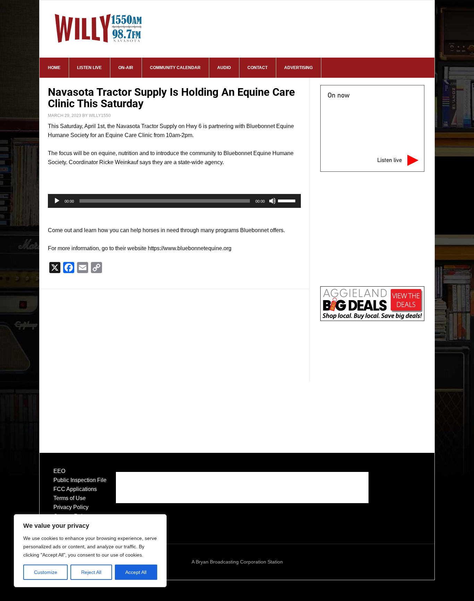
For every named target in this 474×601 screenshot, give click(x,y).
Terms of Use (69, 498)
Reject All (91, 572)
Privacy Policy (70, 507)
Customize (45, 572)
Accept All (135, 572)
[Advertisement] (174, 328)
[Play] (56, 200)
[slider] (287, 200)
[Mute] (272, 200)
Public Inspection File (80, 480)
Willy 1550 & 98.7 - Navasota (98, 28)
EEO (59, 471)
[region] (90, 550)
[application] (174, 201)
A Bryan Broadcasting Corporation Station (237, 562)
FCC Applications (75, 489)
